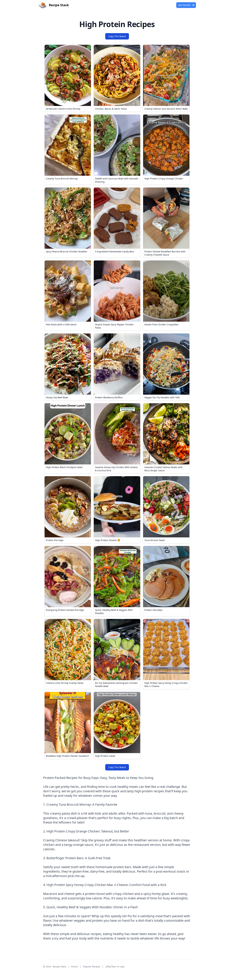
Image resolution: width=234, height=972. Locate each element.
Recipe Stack (59, 966)
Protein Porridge (54, 540)
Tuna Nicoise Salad (154, 540)
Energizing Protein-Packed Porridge (65, 609)
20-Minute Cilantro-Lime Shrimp (63, 108)
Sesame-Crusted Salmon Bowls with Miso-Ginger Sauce (163, 469)
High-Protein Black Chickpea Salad (64, 467)
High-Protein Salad (105, 755)
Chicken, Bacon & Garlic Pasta (111, 108)
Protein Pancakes (153, 609)
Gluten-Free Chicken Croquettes (161, 324)
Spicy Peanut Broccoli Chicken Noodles (66, 251)
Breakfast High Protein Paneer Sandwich (67, 755)
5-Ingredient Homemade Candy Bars (114, 251)
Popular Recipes (91, 966)
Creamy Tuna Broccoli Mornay (62, 178)
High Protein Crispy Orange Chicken (163, 178)
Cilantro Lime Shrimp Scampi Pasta (64, 682)
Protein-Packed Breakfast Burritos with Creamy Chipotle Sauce (164, 253)
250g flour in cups (115, 966)
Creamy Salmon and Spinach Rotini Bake (166, 108)
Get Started (184, 5)
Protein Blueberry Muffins (109, 397)
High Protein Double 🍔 (107, 540)
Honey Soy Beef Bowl (57, 397)
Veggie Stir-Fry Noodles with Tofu (162, 397)
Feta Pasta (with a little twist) (61, 324)
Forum (74, 966)
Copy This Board (117, 36)
